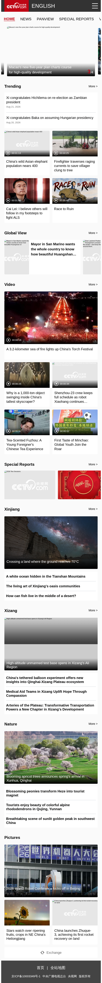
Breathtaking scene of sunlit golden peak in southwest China (50, 821)
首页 (40, 968)
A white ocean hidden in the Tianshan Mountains (45, 576)
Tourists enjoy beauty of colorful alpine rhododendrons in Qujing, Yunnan (38, 807)
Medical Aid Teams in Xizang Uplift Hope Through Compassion (46, 694)
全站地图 (57, 968)
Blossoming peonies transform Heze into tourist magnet (45, 793)
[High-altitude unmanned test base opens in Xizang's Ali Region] (51, 619)
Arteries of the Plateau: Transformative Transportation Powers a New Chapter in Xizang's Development (50, 707)
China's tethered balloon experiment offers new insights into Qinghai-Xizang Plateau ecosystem (45, 680)
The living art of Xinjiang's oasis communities (43, 586)
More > (93, 86)
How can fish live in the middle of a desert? (41, 596)
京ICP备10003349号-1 (25, 976)
